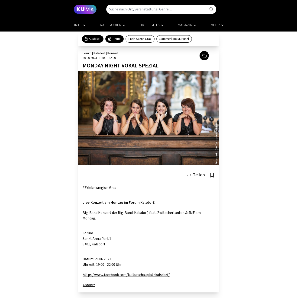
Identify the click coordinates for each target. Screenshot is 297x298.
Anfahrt (89, 285)
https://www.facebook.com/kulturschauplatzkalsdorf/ (126, 274)
